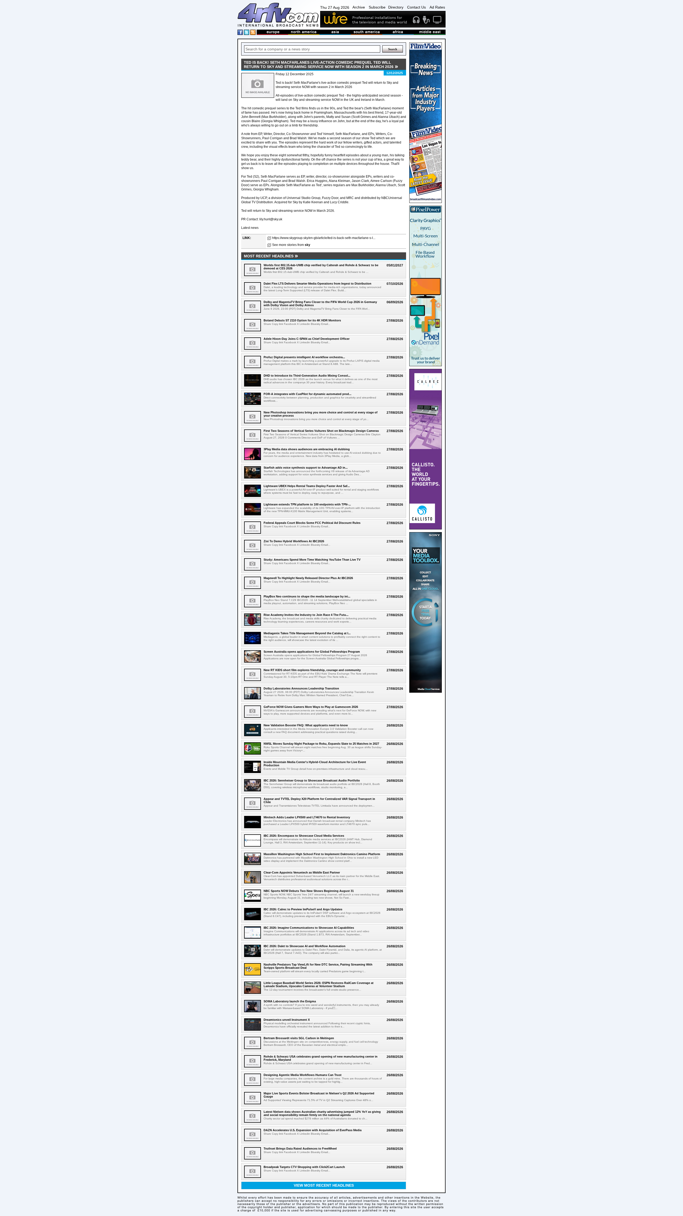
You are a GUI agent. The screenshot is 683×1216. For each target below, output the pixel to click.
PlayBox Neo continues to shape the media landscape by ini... (307, 596)
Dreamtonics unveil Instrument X (287, 1019)
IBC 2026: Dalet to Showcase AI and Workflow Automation (305, 946)
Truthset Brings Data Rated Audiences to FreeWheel (300, 1148)
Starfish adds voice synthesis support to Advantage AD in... (306, 467)
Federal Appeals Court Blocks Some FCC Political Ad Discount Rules (312, 522)
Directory (395, 7)
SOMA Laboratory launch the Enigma (290, 1001)
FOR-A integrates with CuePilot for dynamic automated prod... (307, 394)
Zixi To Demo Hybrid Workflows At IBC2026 (294, 541)
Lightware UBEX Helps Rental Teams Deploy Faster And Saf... (307, 486)
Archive (358, 7)
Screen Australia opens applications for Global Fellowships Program (312, 651)
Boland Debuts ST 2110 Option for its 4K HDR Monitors (302, 320)
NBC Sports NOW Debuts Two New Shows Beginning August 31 (309, 890)
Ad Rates (437, 7)
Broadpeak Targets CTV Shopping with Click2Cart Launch (304, 1167)
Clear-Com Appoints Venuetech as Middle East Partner (302, 872)
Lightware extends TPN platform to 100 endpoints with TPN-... (307, 504)
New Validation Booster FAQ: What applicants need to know (306, 725)
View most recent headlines (324, 1185)
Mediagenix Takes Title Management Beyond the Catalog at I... (307, 633)
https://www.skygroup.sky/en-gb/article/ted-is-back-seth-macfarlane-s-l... (323, 238)
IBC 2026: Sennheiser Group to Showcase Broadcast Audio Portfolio (312, 780)
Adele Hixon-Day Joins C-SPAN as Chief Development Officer (307, 338)
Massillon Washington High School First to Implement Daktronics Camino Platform (322, 854)
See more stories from (291, 245)
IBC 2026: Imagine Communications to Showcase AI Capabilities (309, 927)
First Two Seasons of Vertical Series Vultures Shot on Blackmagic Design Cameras (321, 430)
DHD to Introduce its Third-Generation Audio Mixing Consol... (307, 375)
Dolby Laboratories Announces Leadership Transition (301, 688)
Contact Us (416, 7)
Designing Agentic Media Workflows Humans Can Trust (303, 1075)
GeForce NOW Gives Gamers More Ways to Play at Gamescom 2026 (311, 706)
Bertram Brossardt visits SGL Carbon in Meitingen (299, 1038)
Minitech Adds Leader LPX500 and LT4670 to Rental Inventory (307, 817)
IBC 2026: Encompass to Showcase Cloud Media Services (304, 835)
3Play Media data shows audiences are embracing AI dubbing (307, 449)
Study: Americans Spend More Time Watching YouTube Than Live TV (312, 559)
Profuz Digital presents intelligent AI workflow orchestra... (304, 357)
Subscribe (377, 7)
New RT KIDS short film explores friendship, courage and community (312, 670)
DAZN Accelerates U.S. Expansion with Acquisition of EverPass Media (313, 1130)
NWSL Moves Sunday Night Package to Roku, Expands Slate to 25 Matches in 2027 (321, 743)
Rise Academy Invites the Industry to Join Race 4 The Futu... (306, 614)
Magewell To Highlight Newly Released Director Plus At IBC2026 (308, 578)
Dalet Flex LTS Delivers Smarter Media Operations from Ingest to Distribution (317, 283)
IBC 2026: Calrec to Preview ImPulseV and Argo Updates (303, 909)
